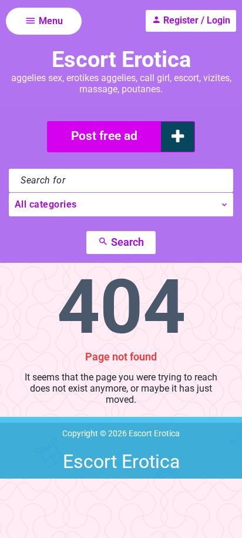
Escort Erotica (121, 59)
